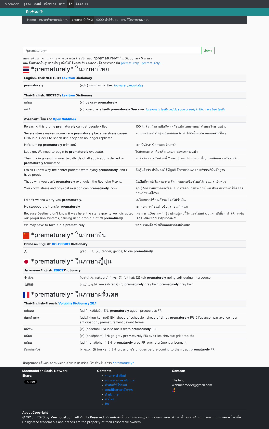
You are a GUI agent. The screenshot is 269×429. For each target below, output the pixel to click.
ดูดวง (27, 4)
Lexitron (68, 78)
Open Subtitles (64, 119)
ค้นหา (208, 51)
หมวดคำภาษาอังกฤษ (54, 20)
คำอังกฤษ (112, 394)
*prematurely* (123, 363)
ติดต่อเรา (82, 4)
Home (31, 20)
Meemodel (12, 4)
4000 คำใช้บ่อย (107, 20)
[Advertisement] (134, 34)
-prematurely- (150, 63)
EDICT (59, 270)
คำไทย (109, 399)
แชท (62, 4)
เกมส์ (37, 4)
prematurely (130, 63)
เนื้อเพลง (50, 4)
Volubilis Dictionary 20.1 (77, 303)
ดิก (70, 4)
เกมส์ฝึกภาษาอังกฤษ (135, 20)
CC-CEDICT (61, 244)
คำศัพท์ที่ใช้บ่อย (116, 385)
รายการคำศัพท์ (82, 20)
